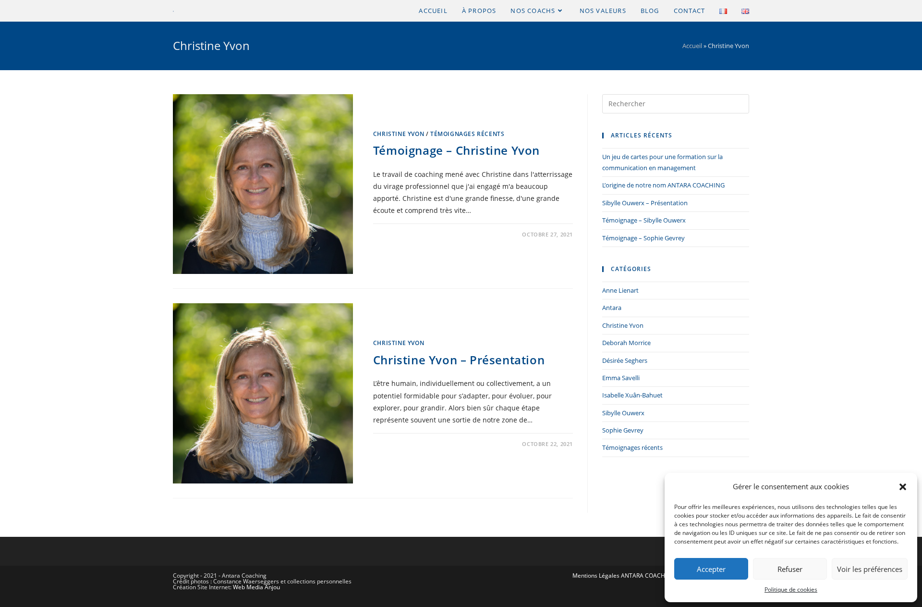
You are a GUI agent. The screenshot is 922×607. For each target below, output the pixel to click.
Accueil (692, 45)
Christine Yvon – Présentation (459, 360)
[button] (903, 487)
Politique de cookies (790, 589)
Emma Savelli (621, 377)
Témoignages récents (467, 134)
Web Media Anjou (256, 587)
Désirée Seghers (624, 360)
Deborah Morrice (626, 342)
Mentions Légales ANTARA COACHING (623, 575)
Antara (611, 307)
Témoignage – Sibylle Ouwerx (644, 220)
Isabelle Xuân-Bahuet (632, 395)
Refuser (789, 569)
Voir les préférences (869, 569)
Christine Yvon (398, 134)
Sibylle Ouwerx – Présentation (645, 202)
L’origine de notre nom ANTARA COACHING (663, 185)
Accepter (711, 569)
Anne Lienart (620, 290)
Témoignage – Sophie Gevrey (643, 238)
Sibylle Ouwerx (623, 413)
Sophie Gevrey (622, 430)
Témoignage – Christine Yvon (456, 150)
